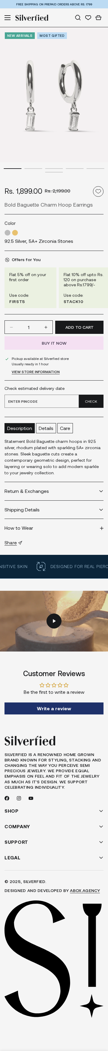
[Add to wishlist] (98, 191)
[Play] (54, 621)
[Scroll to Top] (97, 1019)
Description (19, 428)
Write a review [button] (54, 708)
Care (65, 428)
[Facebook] (6, 798)
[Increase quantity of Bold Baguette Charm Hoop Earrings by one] (45, 327)
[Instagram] (18, 798)
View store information (36, 371)
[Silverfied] (31, 17)
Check (91, 401)
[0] (98, 18)
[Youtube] (30, 798)
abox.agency (85, 890)
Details (46, 428)
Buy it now (54, 343)
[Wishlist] (88, 18)
